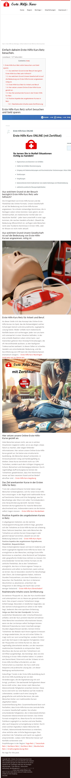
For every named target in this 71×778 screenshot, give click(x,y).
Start (3, 44)
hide (27, 61)
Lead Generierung (7, 770)
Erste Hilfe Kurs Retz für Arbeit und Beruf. (22, 85)
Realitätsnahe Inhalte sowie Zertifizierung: (25, 104)
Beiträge (38, 10)
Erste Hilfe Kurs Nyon (32, 538)
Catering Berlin (29, 768)
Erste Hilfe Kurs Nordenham (33, 511)
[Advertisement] (35, 28)
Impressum (62, 10)
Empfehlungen (50, 10)
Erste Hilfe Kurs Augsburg (25, 478)
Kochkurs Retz (13, 746)
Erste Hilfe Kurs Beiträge (12, 44)
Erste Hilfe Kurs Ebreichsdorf (30, 588)
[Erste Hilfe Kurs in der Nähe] (21, 4)
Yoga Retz (30, 743)
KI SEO (22, 768)
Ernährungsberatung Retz (18, 749)
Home (22, 10)
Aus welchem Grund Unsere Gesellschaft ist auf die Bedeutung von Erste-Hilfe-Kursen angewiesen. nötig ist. (25, 79)
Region (29, 10)
